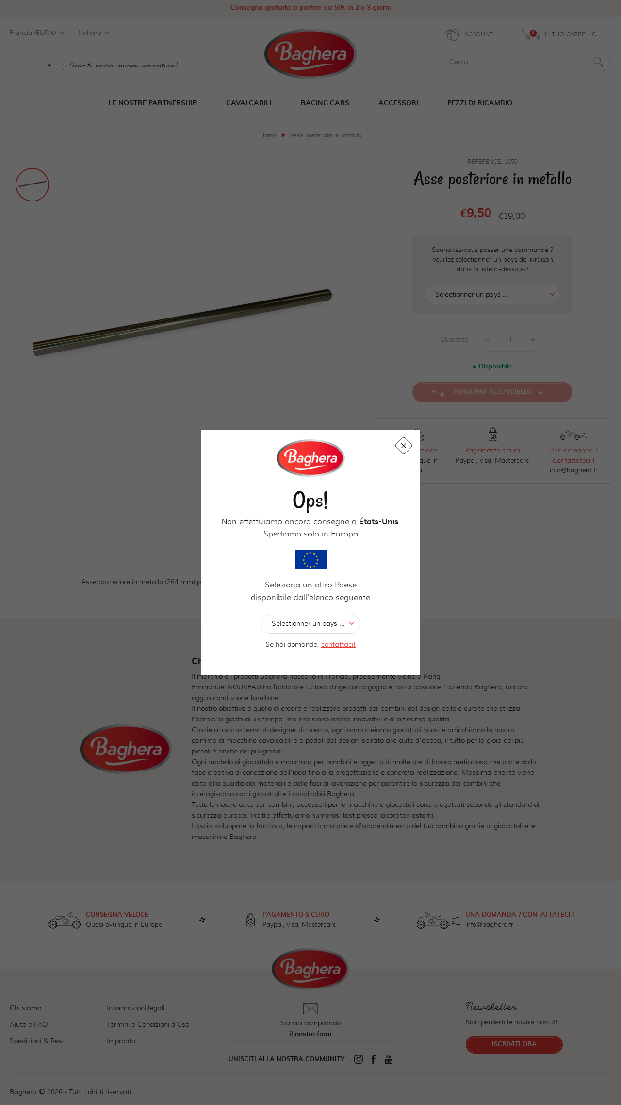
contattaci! (338, 644)
